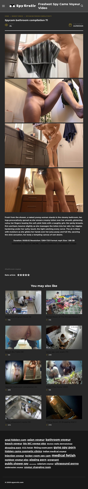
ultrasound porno (67, 463)
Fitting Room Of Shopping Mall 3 (61, 422)
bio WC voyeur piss (34, 443)
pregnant (53, 459)
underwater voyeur (14, 467)
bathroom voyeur (13, 269)
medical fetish (64, 455)
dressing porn (13, 447)
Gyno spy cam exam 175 (57, 352)
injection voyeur (14, 455)
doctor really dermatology (59, 444)
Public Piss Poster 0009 (57, 387)
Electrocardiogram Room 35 (18, 317)
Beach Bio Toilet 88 (14, 352)
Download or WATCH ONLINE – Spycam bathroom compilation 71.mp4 (44, 244)
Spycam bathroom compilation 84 (21, 387)
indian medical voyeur (54, 451)
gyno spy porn (65, 447)
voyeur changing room (37, 467)
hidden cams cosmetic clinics (23, 451)
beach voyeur (13, 443)
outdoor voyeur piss (16, 459)
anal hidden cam (15, 439)
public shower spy (16, 463)
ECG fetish (27, 447)
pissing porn (37, 459)
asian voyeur (36, 439)
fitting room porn (43, 447)
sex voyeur (32, 464)
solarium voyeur (45, 464)
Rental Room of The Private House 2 (63, 317)
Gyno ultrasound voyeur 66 (18, 422)
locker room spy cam (38, 455)
